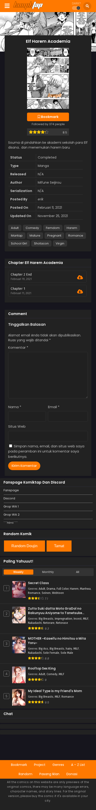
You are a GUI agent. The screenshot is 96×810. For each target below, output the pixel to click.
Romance (75, 235)
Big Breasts (46, 618)
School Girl (19, 243)
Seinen (46, 593)
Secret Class (38, 583)
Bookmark (19, 764)
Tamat (59, 546)
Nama (14, 406)
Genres (58, 764)
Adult (15, 228)
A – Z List (78, 764)
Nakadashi (35, 623)
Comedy (32, 228)
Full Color (63, 588)
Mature (35, 235)
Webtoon (58, 593)
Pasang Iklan (49, 774)
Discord (9, 498)
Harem (72, 228)
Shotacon (41, 243)
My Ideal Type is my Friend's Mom (55, 691)
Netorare (49, 623)
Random (25, 774)
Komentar (18, 347)
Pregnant (54, 235)
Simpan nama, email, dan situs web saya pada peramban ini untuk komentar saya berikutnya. (46, 451)
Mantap (17, 235)
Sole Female (51, 652)
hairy (69, 648)
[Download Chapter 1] (80, 291)
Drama (51, 588)
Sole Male (67, 652)
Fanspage (11, 490)
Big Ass (43, 648)
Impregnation (63, 618)
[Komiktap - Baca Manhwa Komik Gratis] (28, 9)
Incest (78, 618)
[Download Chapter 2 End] (80, 277)
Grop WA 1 (11, 506)
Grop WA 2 (11, 514)
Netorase (62, 623)
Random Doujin (24, 546)
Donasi (71, 774)
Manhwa (85, 588)
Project (39, 764)
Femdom (53, 228)
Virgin (60, 243)
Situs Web (17, 426)
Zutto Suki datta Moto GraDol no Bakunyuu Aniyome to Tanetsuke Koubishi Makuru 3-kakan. (55, 611)
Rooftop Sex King (42, 669)
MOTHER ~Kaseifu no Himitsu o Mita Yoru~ (57, 641)
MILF (85, 618)
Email (53, 406)
